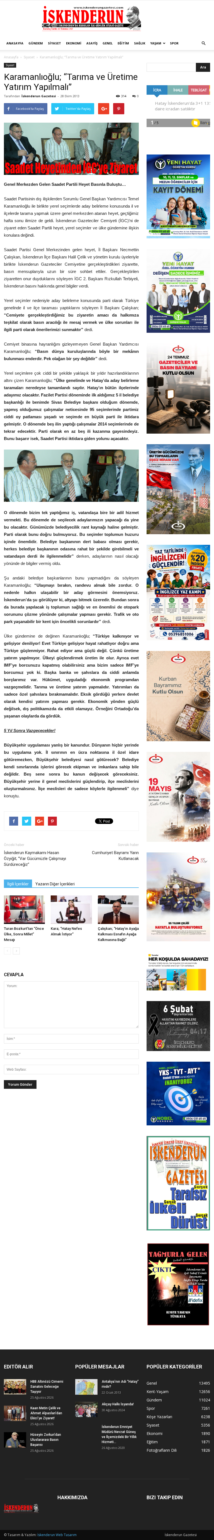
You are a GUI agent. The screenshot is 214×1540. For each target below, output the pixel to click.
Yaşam (155, 43)
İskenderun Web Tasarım (57, 1534)
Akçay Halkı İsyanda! (118, 1404)
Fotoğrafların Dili (162, 1450)
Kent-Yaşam (158, 1391)
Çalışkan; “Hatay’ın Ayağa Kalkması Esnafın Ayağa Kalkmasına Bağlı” (118, 934)
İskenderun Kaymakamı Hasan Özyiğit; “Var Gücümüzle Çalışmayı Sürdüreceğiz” (35, 858)
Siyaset (54, 43)
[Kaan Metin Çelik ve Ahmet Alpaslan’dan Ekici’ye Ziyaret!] (15, 1413)
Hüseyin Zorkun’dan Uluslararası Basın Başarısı (45, 1440)
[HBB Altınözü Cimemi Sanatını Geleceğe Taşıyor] (15, 1386)
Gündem (35, 43)
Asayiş (92, 43)
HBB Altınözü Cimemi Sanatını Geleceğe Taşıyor (46, 1387)
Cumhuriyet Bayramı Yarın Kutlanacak (115, 855)
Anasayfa (14, 43)
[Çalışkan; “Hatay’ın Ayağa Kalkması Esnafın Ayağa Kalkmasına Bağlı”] (118, 909)
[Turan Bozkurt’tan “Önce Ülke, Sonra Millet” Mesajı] (24, 909)
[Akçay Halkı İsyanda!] (86, 1409)
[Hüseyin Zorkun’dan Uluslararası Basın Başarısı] (15, 1440)
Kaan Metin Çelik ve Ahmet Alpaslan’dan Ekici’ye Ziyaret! (46, 1413)
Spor (174, 43)
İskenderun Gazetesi (38, 96)
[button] (203, 43)
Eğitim (123, 43)
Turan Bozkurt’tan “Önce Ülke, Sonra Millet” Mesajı (24, 934)
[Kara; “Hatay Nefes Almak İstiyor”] (71, 909)
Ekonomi (73, 43)
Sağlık (139, 43)
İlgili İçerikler (18, 884)
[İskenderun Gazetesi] (107, 18)
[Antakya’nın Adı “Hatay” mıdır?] (86, 1387)
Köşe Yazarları (159, 1416)
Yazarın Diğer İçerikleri (55, 884)
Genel (108, 43)
